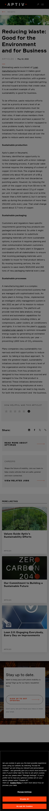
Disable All (24, 799)
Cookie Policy (16, 783)
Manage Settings (24, 792)
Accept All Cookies (24, 806)
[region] (24, 781)
